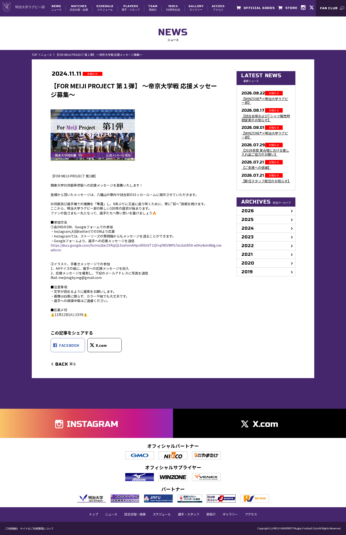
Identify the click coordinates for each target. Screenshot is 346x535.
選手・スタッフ (131, 7)
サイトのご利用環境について (37, 528)
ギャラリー (196, 7)
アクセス (218, 7)
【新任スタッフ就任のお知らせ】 (265, 181)
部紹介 (152, 7)
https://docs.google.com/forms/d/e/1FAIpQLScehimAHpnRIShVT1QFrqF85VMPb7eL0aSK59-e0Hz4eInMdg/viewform (136, 247)
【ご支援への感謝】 (256, 168)
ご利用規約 (11, 528)
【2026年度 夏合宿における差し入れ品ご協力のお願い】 (265, 152)
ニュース (56, 7)
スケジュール (104, 7)
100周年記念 (173, 7)
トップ (93, 514)
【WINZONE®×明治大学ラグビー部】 (264, 101)
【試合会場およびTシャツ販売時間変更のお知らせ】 (265, 118)
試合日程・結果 (79, 7)
